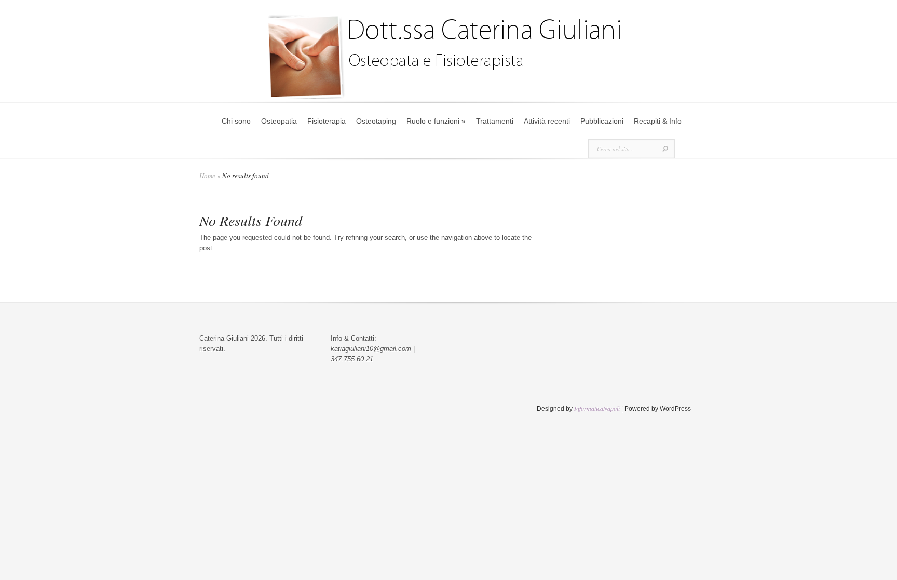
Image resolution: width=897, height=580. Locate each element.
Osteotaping (376, 121)
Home (207, 175)
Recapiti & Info (658, 121)
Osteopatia (279, 121)
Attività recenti (547, 121)
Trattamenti (494, 121)
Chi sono (236, 121)
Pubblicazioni (601, 121)
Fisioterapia (326, 121)
